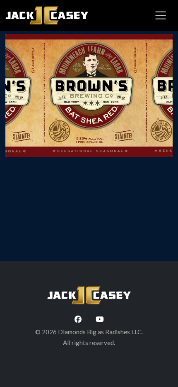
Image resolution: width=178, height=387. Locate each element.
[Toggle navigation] (161, 15)
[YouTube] (100, 319)
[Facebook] (78, 319)
